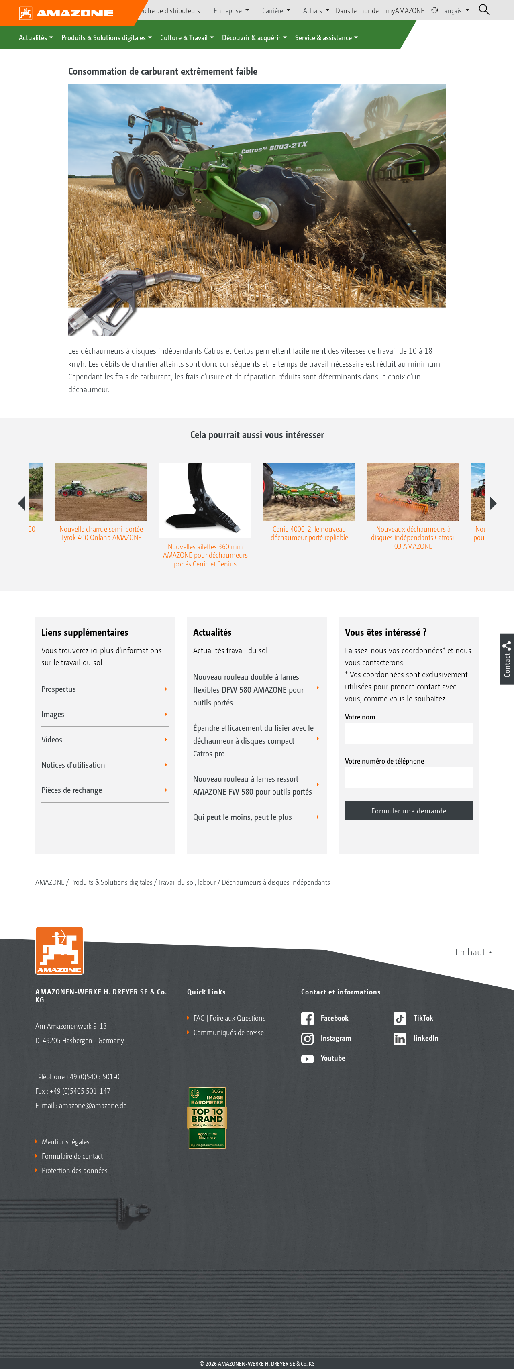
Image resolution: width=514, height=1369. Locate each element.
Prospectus (58, 688)
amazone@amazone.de (92, 1104)
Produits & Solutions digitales (103, 37)
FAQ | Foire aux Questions (229, 1017)
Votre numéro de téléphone (384, 760)
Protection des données (75, 1169)
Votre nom (360, 716)
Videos (51, 739)
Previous (21, 503)
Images (52, 714)
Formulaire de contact (72, 1155)
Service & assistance (323, 37)
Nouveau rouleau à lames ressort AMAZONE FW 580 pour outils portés (252, 784)
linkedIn (425, 1037)
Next (493, 503)
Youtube (332, 1057)
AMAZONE (50, 881)
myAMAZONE (405, 10)
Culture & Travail (184, 37)
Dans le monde (357, 10)
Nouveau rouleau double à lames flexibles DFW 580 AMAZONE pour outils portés (248, 689)
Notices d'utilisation (73, 764)
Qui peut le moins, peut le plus (242, 817)
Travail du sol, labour (187, 881)
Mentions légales (66, 1141)
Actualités (33, 37)
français (451, 10)
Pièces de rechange (71, 790)
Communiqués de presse (229, 1031)
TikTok (422, 1017)
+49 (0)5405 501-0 (93, 1076)
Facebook (334, 1017)
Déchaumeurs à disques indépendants (276, 881)
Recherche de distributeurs (163, 10)
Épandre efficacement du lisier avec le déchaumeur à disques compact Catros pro (253, 740)
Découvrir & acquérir (251, 37)
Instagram (335, 1037)
